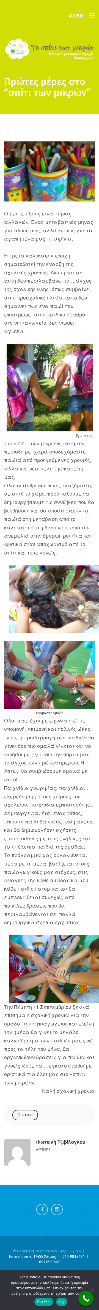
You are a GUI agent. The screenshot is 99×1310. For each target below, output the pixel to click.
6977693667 (49, 1262)
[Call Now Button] (86, 1298)
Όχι (62, 1302)
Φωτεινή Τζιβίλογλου (61, 1142)
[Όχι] (92, 1290)
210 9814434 (74, 1256)
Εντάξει (44, 1302)
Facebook (42, 1209)
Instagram (57, 1209)
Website (44, 1149)
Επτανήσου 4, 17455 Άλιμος (33, 1256)
